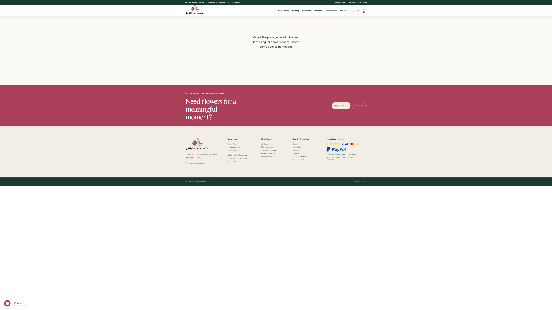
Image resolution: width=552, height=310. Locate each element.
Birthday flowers (267, 147)
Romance (318, 11)
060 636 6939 (232, 161)
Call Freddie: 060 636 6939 (357, 2)
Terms (364, 181)
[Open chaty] (7, 303)
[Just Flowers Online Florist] (197, 10)
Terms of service (299, 157)
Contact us (297, 144)
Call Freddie (359, 106)
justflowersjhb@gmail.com (237, 155)
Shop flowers (283, 11)
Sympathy (306, 11)
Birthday (295, 11)
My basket (297, 147)
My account (297, 150)
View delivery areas (196, 163)
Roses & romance (268, 153)
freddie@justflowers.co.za (237, 158)
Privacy (357, 181)
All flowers (265, 144)
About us (343, 11)
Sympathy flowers (268, 150)
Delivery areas (340, 2)
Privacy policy (298, 160)
